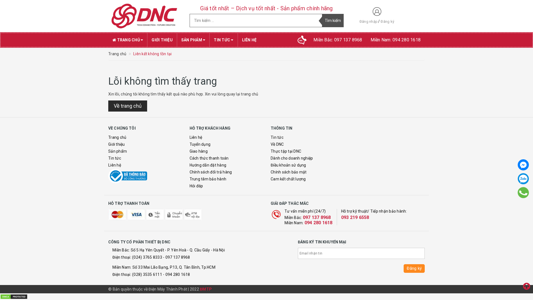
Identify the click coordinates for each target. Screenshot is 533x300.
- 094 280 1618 (176, 274)
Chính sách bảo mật (289, 172)
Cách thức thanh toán (209, 158)
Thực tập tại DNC (286, 151)
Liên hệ (249, 40)
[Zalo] (523, 178)
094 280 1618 (319, 222)
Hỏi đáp (196, 186)
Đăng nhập (368, 21)
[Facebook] (523, 164)
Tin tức (222, 40)
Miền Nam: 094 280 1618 (396, 39)
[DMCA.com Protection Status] (14, 296)
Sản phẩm (192, 40)
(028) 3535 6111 (147, 274)
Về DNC (277, 144)
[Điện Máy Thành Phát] (144, 16)
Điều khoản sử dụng (288, 165)
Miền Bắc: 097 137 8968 (337, 39)
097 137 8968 (317, 217)
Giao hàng (199, 151)
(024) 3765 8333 (147, 257)
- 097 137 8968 (176, 257)
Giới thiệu (162, 40)
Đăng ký (387, 21)
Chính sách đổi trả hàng (211, 172)
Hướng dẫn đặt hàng (208, 165)
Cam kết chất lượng (288, 179)
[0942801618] (523, 192)
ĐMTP (206, 289)
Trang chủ (128, 40)
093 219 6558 (355, 217)
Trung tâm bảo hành (208, 179)
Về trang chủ (128, 106)
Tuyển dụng (200, 144)
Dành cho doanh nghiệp (292, 158)
